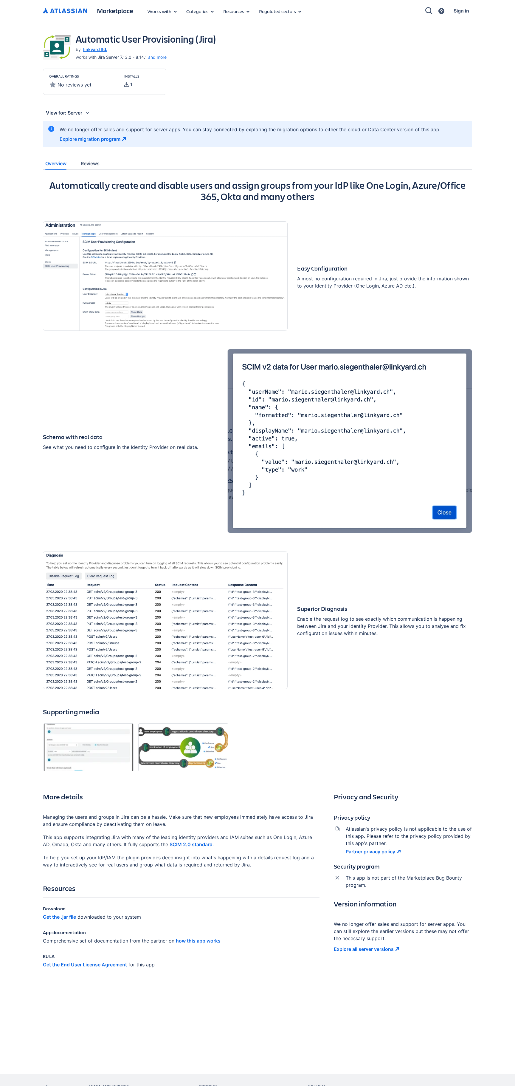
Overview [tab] (55, 163)
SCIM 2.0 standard (191, 844)
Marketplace (115, 10)
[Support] (441, 11)
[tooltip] (128, 84)
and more (157, 57)
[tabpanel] (257, 578)
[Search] (429, 11)
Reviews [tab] (90, 163)
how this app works (198, 941)
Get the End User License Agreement (85, 965)
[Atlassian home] (65, 11)
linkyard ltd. (95, 49)
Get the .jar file (59, 917)
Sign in (461, 11)
